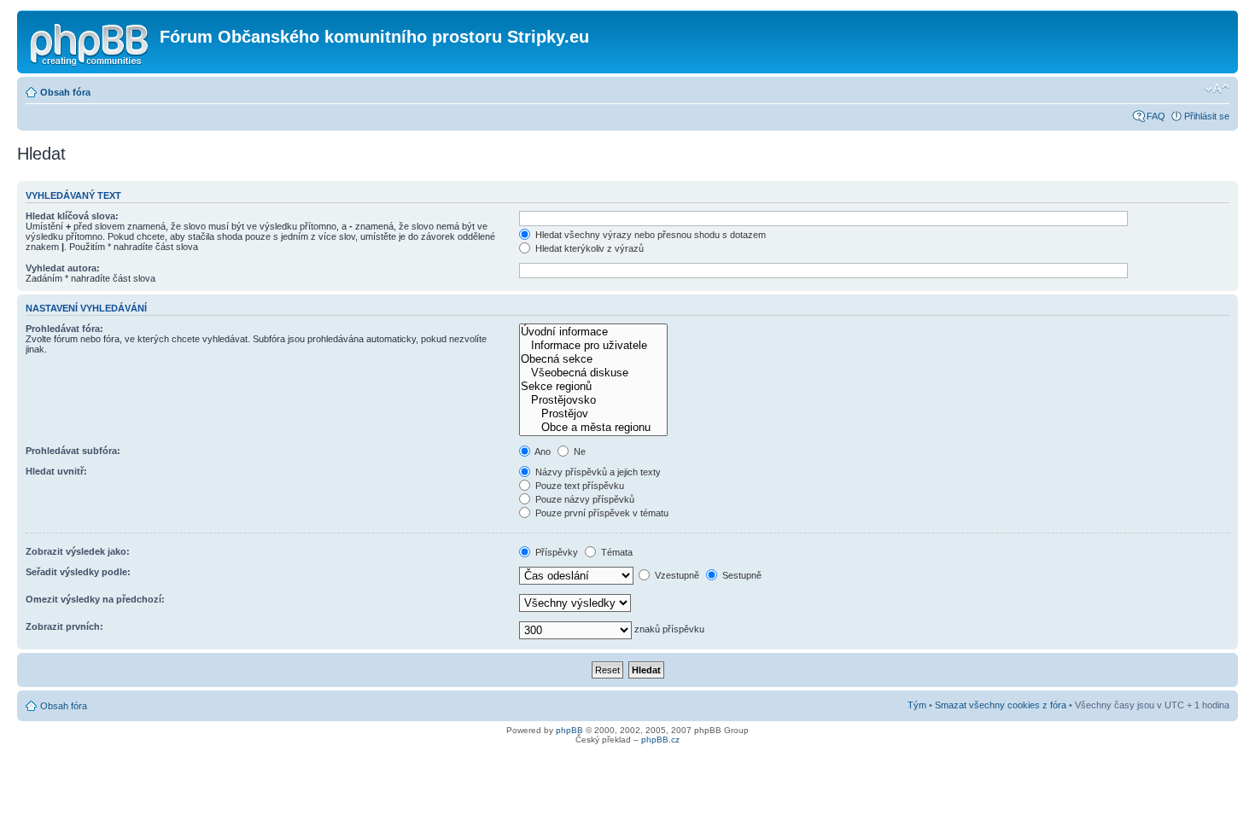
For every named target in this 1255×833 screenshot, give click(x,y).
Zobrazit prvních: (64, 626)
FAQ (1156, 116)
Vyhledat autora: (63, 268)
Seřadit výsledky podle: (78, 572)
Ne (578, 451)
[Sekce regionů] (593, 386)
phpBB (569, 730)
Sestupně (741, 575)
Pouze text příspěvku (578, 486)
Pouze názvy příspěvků (583, 499)
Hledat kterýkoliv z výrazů (588, 248)
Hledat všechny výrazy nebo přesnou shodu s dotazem (649, 235)
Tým (917, 705)
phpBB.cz (660, 739)
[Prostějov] (593, 414)
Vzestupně (675, 575)
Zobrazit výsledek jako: (78, 551)
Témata (615, 552)
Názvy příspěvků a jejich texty (597, 472)
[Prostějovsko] (593, 400)
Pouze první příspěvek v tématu (600, 513)
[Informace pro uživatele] (593, 345)
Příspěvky (555, 552)
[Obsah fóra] (90, 42)
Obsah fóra (65, 92)
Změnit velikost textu (1217, 88)
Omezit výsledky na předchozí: (95, 599)
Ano (542, 451)
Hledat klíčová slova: (72, 216)
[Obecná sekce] (593, 359)
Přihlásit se (1206, 116)
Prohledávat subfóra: (73, 451)
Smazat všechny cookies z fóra (1000, 705)
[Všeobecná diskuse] (593, 373)
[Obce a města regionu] (593, 427)
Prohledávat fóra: (64, 328)
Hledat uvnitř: (56, 471)
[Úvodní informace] (593, 332)
